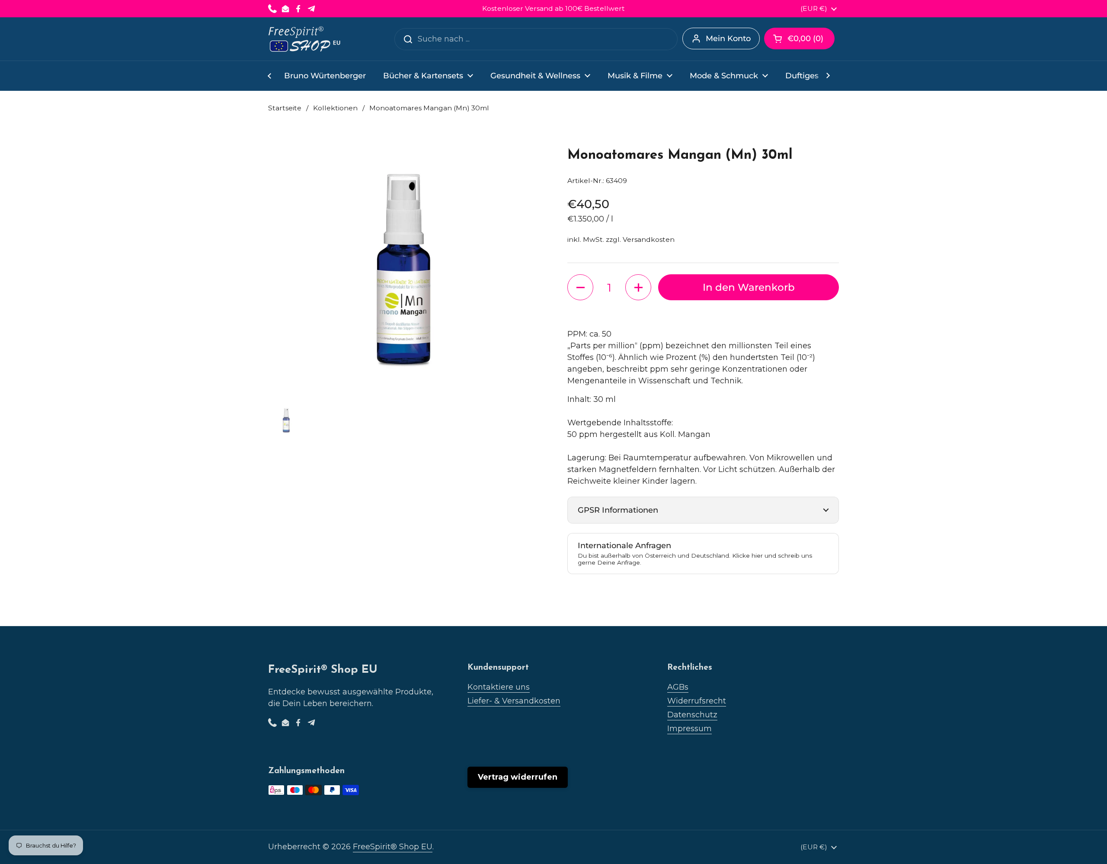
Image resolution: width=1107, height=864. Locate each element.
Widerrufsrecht (696, 701)
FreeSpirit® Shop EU (392, 846)
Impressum (689, 728)
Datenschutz (692, 714)
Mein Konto (728, 38)
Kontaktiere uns (498, 687)
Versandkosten (649, 239)
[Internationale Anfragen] (703, 553)
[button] (799, 38)
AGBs (677, 687)
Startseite (284, 108)
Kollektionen (335, 108)
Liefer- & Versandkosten (513, 701)
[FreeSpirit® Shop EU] (305, 39)
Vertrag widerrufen (517, 777)
